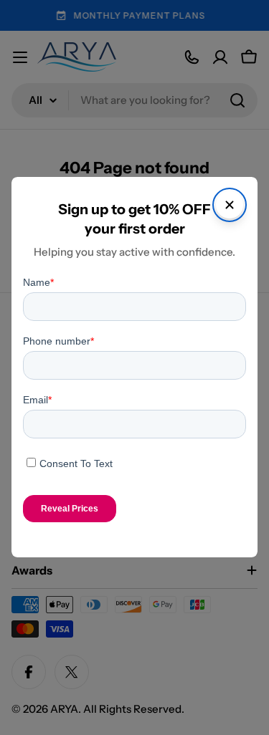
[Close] (229, 204)
